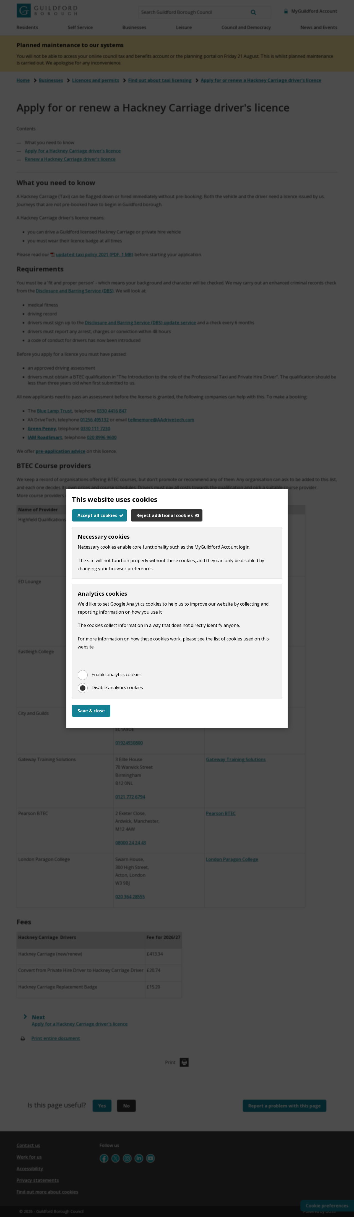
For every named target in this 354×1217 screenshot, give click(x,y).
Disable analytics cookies (117, 687)
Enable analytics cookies (117, 674)
